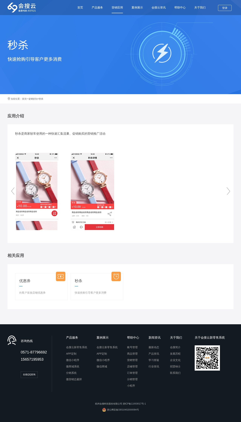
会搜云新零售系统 (76, 347)
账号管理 (132, 347)
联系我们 (175, 372)
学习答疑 (154, 360)
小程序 (131, 385)
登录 (224, 7)
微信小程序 (72, 360)
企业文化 (175, 360)
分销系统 (71, 372)
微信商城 (102, 366)
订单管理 (132, 372)
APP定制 (71, 353)
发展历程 (175, 353)
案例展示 (137, 7)
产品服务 (97, 7)
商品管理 (132, 353)
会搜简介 (175, 347)
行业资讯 (154, 366)
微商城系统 (72, 366)
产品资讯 (154, 353)
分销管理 (132, 379)
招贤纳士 (175, 366)
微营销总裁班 (74, 379)
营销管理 (132, 360)
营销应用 (117, 7)
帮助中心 (180, 7)
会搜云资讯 (159, 7)
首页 (80, 7)
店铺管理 (132, 366)
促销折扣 (32, 99)
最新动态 (154, 347)
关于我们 (200, 7)
